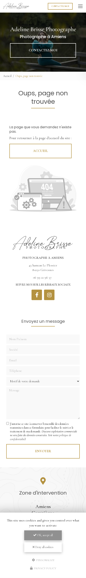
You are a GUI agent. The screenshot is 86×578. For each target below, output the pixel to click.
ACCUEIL (40, 151)
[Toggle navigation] (80, 6)
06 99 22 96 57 (42, 277)
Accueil (7, 76)
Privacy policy (44, 568)
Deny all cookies (44, 547)
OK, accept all (44, 535)
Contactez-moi (60, 6)
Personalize (44, 560)
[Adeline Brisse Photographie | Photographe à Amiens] (16, 6)
